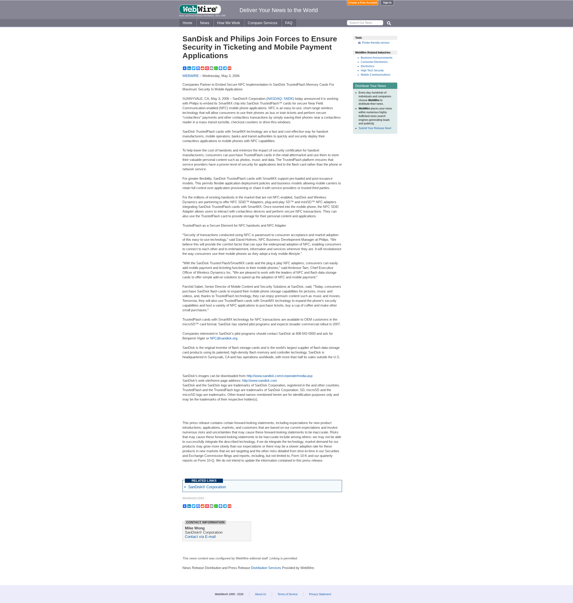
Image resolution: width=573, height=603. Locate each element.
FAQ (288, 23)
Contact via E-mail (200, 537)
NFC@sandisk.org (223, 338)
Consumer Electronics (374, 62)
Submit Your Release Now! (375, 128)
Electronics (367, 66)
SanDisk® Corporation (207, 487)
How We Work (228, 23)
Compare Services (262, 23)
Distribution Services (266, 568)
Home (187, 23)
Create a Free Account (362, 2)
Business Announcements (376, 57)
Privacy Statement (320, 594)
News (204, 23)
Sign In (387, 2)
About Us (260, 594)
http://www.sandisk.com (259, 380)
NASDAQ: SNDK (280, 98)
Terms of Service (288, 594)
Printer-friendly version (375, 42)
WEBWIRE (190, 76)
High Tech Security (372, 70)
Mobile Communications (375, 74)
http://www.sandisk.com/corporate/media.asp (279, 376)
